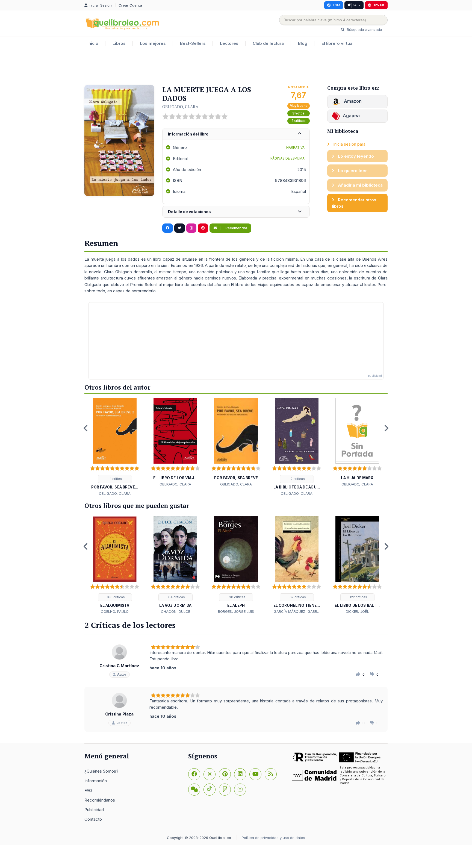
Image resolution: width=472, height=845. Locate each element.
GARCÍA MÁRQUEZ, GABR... (297, 611)
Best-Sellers (193, 43)
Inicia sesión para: (349, 144)
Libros (119, 43)
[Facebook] (194, 774)
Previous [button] (85, 428)
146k (357, 5)
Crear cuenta (130, 5)
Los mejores (153, 43)
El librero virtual (337, 43)
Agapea (351, 115)
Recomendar (236, 228)
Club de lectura (268, 43)
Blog (302, 43)
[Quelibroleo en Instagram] (191, 228)
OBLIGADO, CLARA (180, 106)
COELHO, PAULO (115, 611)
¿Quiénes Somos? (101, 771)
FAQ (88, 790)
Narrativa (295, 147)
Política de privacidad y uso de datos (273, 837)
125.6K (379, 5)
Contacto (93, 819)
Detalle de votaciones (189, 211)
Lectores (229, 43)
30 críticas (237, 597)
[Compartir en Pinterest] (203, 228)
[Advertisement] (236, 68)
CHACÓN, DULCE (175, 611)
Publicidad (94, 809)
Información (95, 780)
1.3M (336, 5)
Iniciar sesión (101, 5)
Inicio (92, 43)
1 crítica (115, 479)
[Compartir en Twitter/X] (179, 228)
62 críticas (297, 597)
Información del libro (188, 134)
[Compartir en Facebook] (167, 228)
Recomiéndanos (99, 800)
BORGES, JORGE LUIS (236, 611)
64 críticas (176, 597)
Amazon (352, 101)
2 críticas (298, 121)
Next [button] (386, 428)
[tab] (236, 134)
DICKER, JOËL (357, 611)
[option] (114, 447)
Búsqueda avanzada (364, 29)
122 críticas (358, 597)
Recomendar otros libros (354, 203)
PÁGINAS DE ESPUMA (287, 158)
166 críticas (115, 597)
